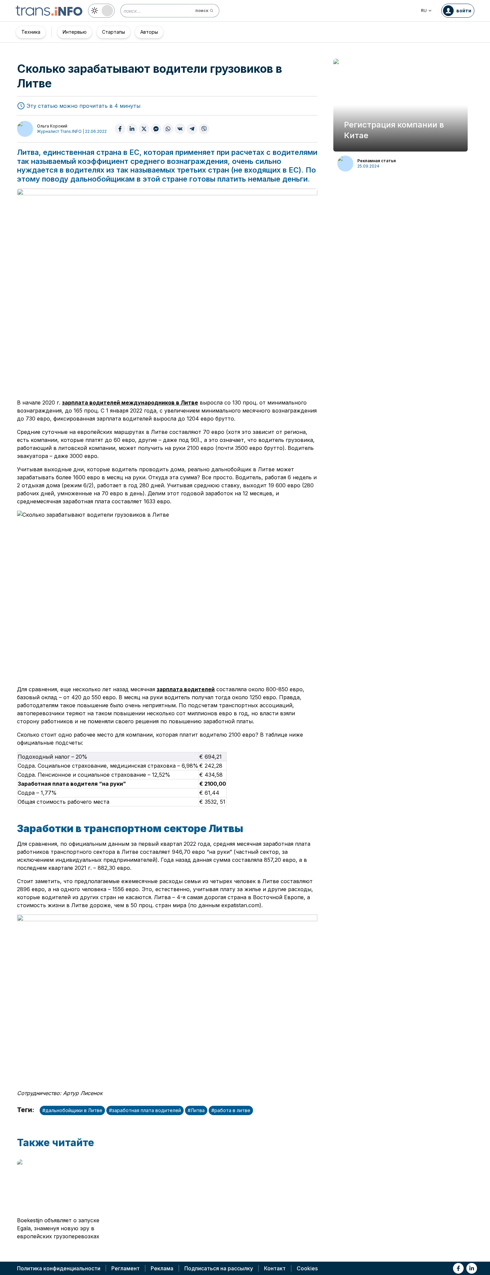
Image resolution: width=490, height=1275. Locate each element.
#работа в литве (230, 1110)
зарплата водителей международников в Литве (130, 402)
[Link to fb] (458, 1268)
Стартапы (113, 32)
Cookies (307, 1268)
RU (424, 10)
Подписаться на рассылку (218, 1268)
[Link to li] (471, 1268)
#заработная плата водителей (145, 1110)
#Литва (196, 1110)
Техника (30, 32)
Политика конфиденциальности (58, 1268)
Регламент (125, 1268)
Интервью (75, 32)
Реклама (162, 1268)
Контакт (275, 1268)
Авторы (149, 32)
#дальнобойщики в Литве (72, 1110)
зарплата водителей (186, 689)
